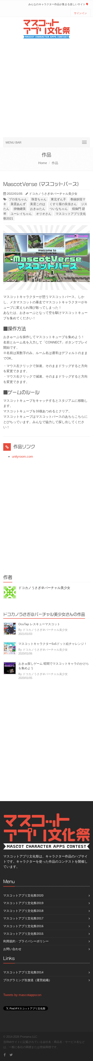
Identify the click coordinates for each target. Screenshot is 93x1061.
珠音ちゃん (38, 199)
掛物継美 (20, 208)
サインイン (80, 13)
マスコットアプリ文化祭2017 (23, 918)
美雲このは (37, 204)
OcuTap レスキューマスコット (39, 624)
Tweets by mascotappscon (22, 995)
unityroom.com (22, 456)
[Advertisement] (46, 89)
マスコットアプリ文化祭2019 (23, 903)
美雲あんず (18, 204)
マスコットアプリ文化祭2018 (23, 910)
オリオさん (43, 213)
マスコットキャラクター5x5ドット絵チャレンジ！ (52, 643)
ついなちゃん (59, 208)
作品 (55, 163)
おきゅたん (37, 208)
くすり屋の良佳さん (63, 204)
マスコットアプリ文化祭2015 (23, 933)
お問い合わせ (12, 949)
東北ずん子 (58, 199)
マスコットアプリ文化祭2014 (23, 972)
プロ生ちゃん (18, 199)
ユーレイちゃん (21, 213)
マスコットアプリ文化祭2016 (23, 926)
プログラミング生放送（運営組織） (27, 980)
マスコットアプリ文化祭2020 (23, 895)
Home (42, 163)
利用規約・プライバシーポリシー (26, 941)
